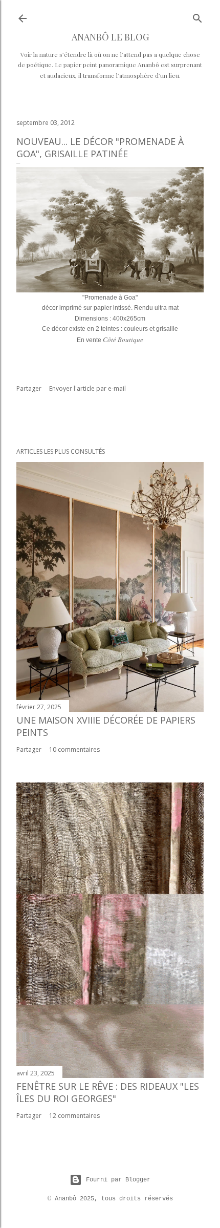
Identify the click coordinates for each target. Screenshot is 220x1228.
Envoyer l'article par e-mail (87, 388)
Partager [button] (28, 388)
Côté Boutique (123, 339)
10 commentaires (74, 749)
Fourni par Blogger (118, 1179)
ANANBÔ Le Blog (110, 37)
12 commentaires (74, 1115)
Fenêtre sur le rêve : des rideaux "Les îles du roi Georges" (107, 1092)
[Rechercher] (197, 16)
